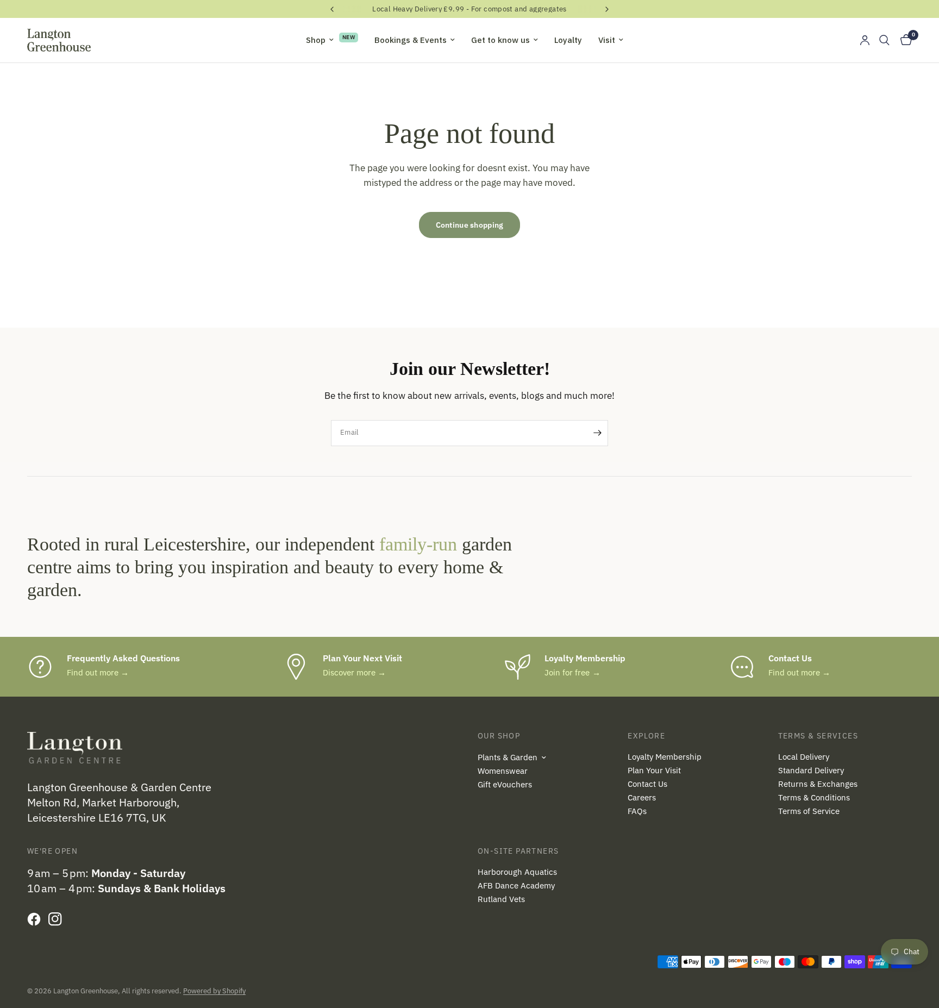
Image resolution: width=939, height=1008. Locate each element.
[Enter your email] (597, 433)
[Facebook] (36, 919)
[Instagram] (57, 919)
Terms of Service (809, 811)
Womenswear (503, 771)
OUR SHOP (499, 736)
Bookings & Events (410, 40)
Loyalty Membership (665, 757)
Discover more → (354, 672)
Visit (606, 40)
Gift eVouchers (505, 784)
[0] (903, 40)
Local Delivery (803, 757)
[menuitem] (332, 40)
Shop (315, 40)
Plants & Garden (507, 757)
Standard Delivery (811, 770)
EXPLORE (646, 736)
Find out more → (98, 672)
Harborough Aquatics (517, 872)
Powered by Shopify (214, 991)
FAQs (637, 811)
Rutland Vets (501, 899)
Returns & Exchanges (817, 784)
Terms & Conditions (814, 797)
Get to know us (500, 40)
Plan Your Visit (654, 770)
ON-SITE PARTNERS (518, 851)
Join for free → (572, 672)
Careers (642, 797)
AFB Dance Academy (516, 885)
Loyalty (568, 40)
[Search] (884, 40)
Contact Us (647, 784)
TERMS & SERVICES (818, 736)
